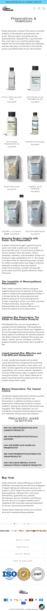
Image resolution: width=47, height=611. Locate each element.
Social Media (22, 554)
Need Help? (23, 547)
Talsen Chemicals (16, 509)
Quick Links (23, 540)
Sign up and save (23, 561)
